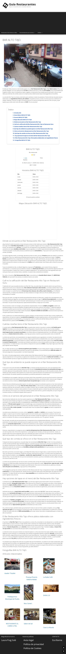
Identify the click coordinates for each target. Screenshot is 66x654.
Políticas (39, 32)
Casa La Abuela (48, 627)
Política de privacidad (34, 644)
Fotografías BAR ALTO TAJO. (22, 140)
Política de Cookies (32, 648)
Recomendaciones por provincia (27, 32)
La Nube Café (48, 577)
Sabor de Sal (28, 624)
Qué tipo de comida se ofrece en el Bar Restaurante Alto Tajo (31, 133)
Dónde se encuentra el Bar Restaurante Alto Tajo (27, 122)
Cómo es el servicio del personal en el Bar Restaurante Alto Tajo (31, 131)
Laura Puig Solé (8, 640)
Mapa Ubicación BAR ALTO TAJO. (23, 119)
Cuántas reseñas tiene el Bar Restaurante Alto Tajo (28, 126)
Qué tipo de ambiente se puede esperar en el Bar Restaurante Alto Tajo (33, 129)
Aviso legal (29, 640)
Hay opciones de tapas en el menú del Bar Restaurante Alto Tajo (32, 135)
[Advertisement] (33, 21)
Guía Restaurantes (22, 4)
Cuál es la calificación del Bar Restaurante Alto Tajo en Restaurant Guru (33, 124)
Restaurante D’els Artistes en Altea (9, 32)
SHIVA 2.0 (46, 595)
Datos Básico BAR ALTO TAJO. (22, 115)
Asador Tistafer (10, 573)
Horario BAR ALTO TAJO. (21, 117)
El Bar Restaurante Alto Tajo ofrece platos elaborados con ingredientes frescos (36, 138)
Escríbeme (57, 640)
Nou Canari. (28, 603)
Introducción (17, 113)
